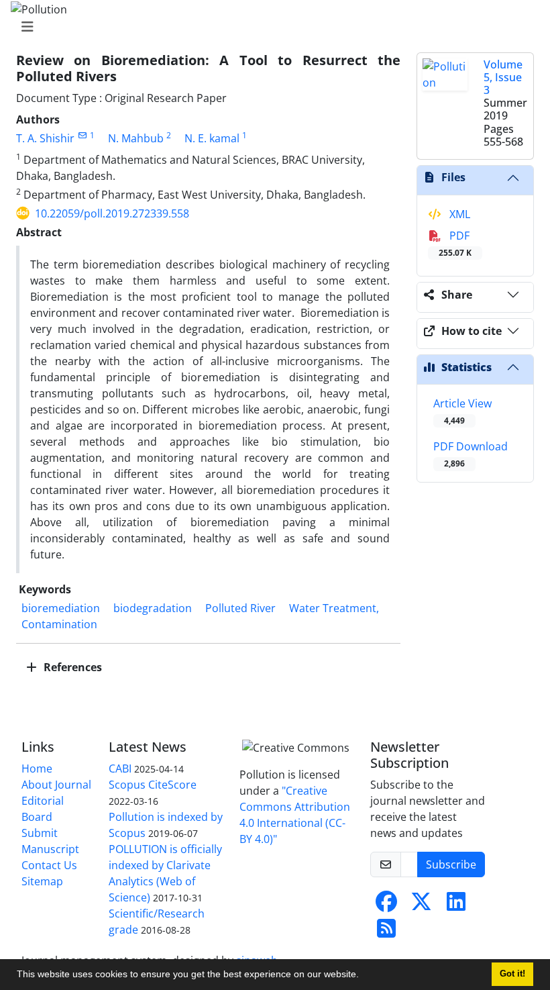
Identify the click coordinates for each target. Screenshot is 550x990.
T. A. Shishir (45, 138)
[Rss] (386, 932)
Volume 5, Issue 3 (503, 77)
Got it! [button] (512, 974)
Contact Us (49, 865)
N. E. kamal (211, 138)
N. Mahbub (136, 138)
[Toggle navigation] (271, 26)
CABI (120, 768)
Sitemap (42, 881)
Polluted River (240, 608)
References (71, 667)
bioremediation (60, 608)
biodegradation (152, 608)
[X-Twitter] (421, 905)
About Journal (56, 784)
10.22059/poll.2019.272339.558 (112, 213)
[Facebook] (386, 905)
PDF (455, 243)
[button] (364, 976)
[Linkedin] (456, 905)
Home (36, 768)
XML (458, 214)
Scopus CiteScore (153, 784)
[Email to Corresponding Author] (82, 135)
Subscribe (451, 864)
